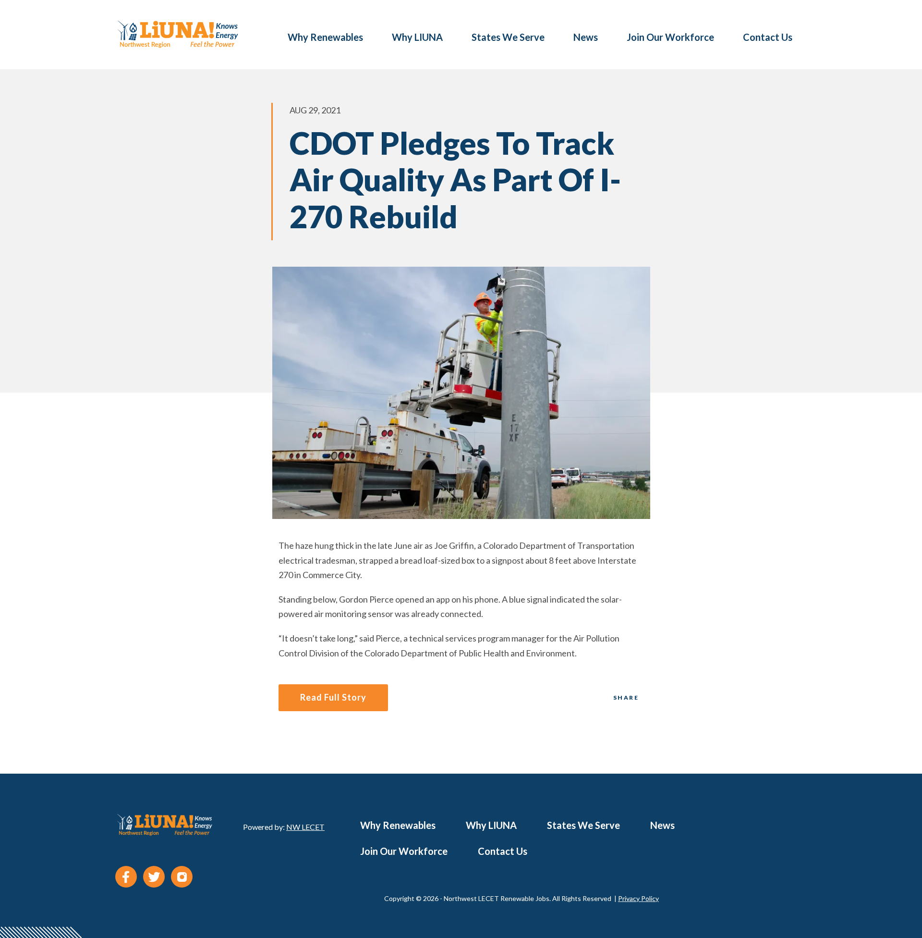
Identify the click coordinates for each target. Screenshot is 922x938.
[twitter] (154, 877)
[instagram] (182, 877)
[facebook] (126, 877)
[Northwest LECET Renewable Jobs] (178, 34)
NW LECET (305, 826)
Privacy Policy (638, 898)
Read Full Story (333, 697)
